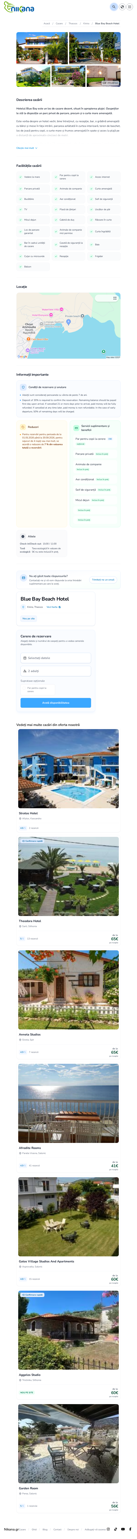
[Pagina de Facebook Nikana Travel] (130, 1529)
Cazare (22, 1529)
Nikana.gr (11, 1529)
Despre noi (73, 1529)
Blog (45, 1529)
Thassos (38, 607)
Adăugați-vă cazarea (95, 1529)
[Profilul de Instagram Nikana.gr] (108, 1529)
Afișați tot (112, 83)
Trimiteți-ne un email (103, 579)
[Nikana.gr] (19, 6)
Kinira (30, 607)
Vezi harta (52, 607)
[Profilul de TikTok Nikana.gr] (115, 1529)
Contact (57, 1529)
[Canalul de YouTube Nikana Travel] (123, 1529)
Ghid (34, 1529)
